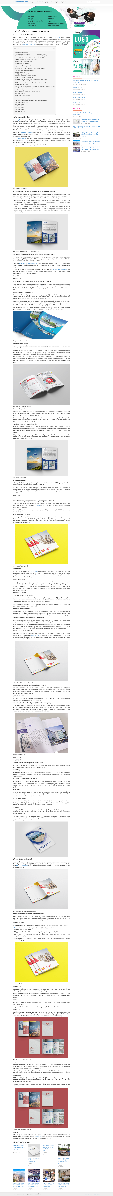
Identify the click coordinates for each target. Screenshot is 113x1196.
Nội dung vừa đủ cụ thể (23, 74)
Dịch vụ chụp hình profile (79, 97)
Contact (98, 1194)
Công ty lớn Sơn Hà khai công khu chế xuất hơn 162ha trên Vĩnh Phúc (33, 1185)
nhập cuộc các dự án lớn (23, 63)
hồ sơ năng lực (17, 120)
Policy (94, 1194)
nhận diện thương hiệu (47, 286)
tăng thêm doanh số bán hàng (24, 61)
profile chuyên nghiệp (22, 866)
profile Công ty (56, 37)
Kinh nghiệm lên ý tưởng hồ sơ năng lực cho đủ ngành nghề (32, 79)
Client (91, 1194)
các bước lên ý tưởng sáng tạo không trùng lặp (28, 91)
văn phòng (38, 1136)
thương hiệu (16, 198)
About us (87, 1194)
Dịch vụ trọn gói (21, 72)
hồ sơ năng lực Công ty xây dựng (28, 263)
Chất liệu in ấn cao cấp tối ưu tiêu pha (26, 81)
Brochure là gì (76, 102)
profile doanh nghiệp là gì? (21, 52)
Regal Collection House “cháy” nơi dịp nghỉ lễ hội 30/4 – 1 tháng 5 (63, 1185)
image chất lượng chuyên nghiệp (25, 77)
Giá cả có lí (20, 97)
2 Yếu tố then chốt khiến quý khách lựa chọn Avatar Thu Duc (48, 1185)
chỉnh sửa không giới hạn (23, 95)
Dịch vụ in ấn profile (77, 92)
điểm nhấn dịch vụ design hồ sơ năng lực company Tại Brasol (30, 68)
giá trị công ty (35, 635)
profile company (22, 139)
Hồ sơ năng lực (55, 2)
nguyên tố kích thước (22, 84)
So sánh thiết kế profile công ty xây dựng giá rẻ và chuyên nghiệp (19, 1147)
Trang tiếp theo (21, 111)
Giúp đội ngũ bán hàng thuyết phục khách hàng (29, 65)
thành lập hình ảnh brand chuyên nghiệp (27, 59)
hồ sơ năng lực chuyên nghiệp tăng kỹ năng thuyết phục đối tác (32, 82)
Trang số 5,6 (20, 106)
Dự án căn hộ (64, 2)
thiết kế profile (34, 571)
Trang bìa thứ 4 (21, 104)
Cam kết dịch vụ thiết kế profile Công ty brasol (26, 88)
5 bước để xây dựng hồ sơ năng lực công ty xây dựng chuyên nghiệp (34, 1160)
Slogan (16, 928)
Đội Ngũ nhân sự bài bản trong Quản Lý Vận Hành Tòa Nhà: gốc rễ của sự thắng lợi (90, 134)
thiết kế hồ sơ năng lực (29, 45)
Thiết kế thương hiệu (43, 2)
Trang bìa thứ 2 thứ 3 (22, 102)
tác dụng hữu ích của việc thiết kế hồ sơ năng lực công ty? (29, 57)
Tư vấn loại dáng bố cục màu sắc (25, 70)
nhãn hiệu (37, 505)
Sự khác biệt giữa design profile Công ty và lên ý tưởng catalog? (31, 54)
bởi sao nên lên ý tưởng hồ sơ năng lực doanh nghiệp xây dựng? (31, 56)
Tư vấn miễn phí (21, 93)
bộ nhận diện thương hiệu (60, 269)
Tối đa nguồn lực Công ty (23, 66)
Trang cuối (20, 113)
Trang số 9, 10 (20, 109)
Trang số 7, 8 (20, 107)
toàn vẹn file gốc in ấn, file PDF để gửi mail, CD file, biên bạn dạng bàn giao (36, 86)
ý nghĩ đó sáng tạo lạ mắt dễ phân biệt (26, 75)
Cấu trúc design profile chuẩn (22, 98)
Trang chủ (32, 2)
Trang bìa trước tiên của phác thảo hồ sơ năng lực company (32, 100)
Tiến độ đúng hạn (21, 90)
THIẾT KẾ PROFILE (77, 87)
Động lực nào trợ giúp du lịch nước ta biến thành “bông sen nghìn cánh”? (18, 1185)
